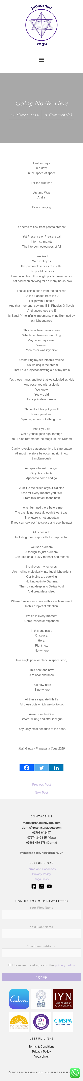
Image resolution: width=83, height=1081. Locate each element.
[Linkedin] (56, 767)
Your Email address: (41, 946)
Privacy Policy (41, 874)
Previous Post (41, 784)
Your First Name (41, 907)
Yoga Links (41, 879)
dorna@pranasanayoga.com (41, 827)
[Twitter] (41, 767)
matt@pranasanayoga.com (41, 822)
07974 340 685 (37, 837)
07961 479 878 (36, 842)
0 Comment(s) (58, 114)
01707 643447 (41, 832)
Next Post (41, 792)
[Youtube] (49, 886)
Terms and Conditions (41, 869)
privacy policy (65, 965)
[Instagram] (41, 886)
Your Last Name (41, 926)
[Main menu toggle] (42, 60)
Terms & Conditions (41, 1046)
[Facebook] (27, 767)
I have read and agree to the (43, 965)
